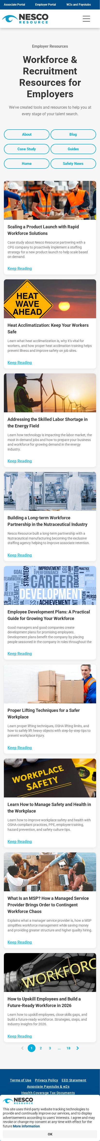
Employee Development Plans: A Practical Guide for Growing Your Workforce (49, 615)
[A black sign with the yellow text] (50, 778)
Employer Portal (45, 4)
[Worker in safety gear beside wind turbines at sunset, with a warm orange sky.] (50, 392)
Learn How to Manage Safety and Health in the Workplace (49, 808)
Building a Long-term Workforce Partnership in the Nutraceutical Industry (47, 521)
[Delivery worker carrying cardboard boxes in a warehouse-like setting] (50, 683)
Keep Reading (20, 268)
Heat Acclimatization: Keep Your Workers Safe (48, 328)
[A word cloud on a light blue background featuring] (50, 585)
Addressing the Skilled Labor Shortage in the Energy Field (48, 422)
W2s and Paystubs (79, 4)
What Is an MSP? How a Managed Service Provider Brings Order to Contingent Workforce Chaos (48, 905)
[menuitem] (22, 1080)
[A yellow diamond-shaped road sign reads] (50, 298)
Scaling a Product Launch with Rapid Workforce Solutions (43, 230)
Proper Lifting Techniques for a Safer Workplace (44, 713)
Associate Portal (14, 4)
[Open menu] (86, 18)
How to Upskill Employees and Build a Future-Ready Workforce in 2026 (44, 1002)
